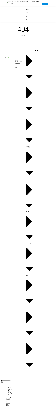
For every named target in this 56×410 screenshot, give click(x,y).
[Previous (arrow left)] (0, 409)
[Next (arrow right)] (1, 409)
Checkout (7, 405)
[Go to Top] (0, 378)
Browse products (8, 403)
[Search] (2, 382)
